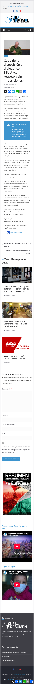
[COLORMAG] (14, 623)
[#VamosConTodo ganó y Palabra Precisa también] (17, 338)
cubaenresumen (9, 87)
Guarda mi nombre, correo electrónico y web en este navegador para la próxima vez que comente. (16, 449)
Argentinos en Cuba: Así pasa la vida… (14, 527)
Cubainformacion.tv (8, 661)
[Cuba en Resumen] (4, 30)
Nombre (5, 415)
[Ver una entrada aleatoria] (29, 30)
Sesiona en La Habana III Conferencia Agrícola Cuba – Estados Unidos (16, 324)
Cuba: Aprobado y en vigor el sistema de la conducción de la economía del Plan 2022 (16, 289)
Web (3, 434)
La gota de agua (8, 566)
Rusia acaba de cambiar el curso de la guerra (17, 244)
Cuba (6, 56)
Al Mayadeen (6, 656)
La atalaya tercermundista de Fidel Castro (17, 252)
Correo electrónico (9, 424)
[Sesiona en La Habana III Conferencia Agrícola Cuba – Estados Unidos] (17, 303)
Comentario (7, 389)
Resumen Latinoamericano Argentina (14, 652)
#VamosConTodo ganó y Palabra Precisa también (14, 357)
